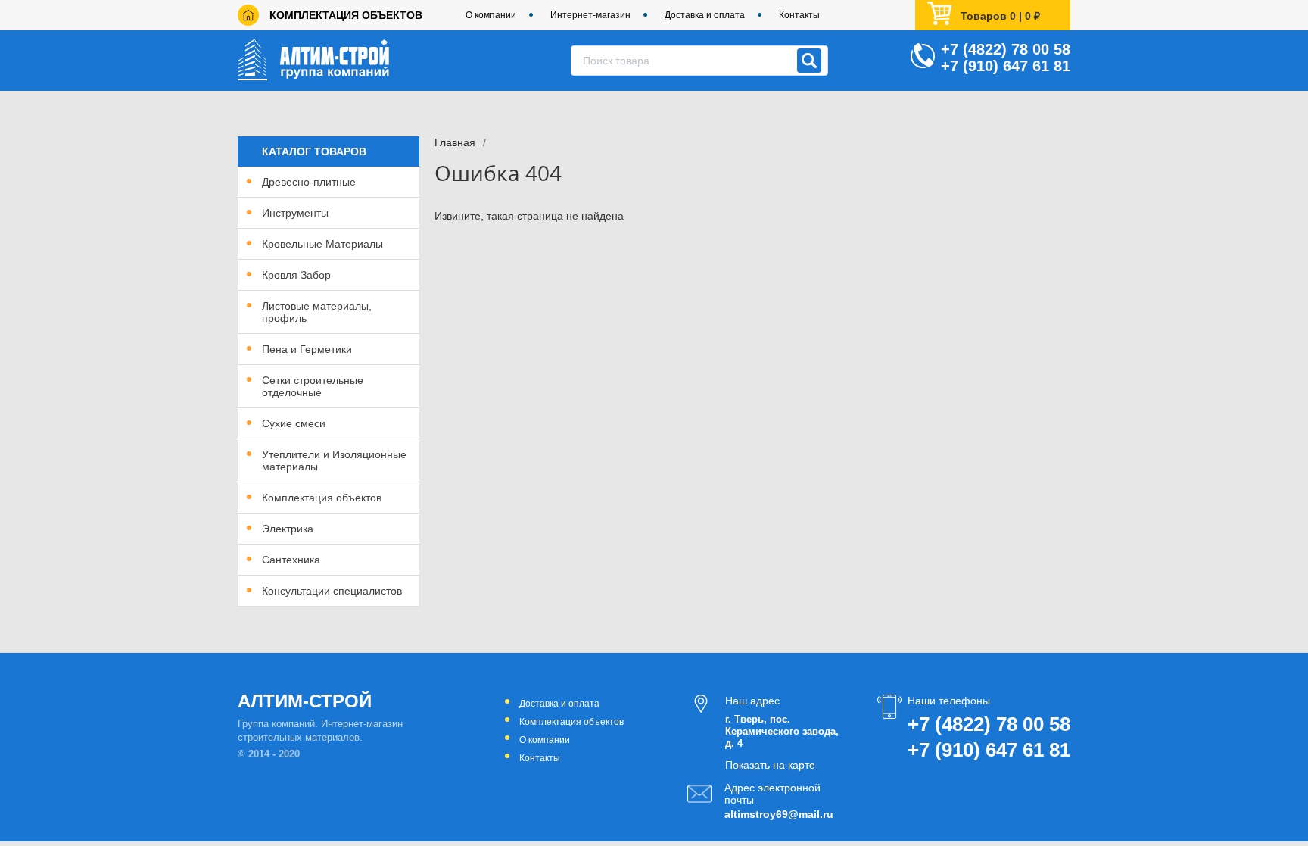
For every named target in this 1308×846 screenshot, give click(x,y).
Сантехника (291, 560)
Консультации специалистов (332, 591)
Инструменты (295, 213)
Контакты (799, 15)
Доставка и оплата (705, 15)
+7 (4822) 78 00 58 (1005, 49)
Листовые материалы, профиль (317, 312)
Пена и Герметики (307, 349)
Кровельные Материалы (322, 244)
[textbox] (699, 60)
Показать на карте (770, 765)
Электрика (287, 529)
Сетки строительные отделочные (312, 386)
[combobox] (699, 60)
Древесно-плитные (309, 182)
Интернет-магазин (590, 15)
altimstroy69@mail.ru (777, 814)
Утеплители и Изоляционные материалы (334, 460)
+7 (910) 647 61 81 (1005, 66)
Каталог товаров (314, 151)
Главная (454, 142)
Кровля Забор (296, 275)
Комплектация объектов (345, 15)
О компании (491, 15)
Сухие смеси (293, 423)
